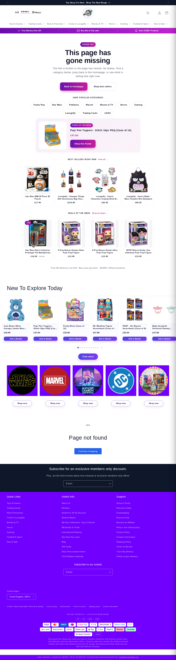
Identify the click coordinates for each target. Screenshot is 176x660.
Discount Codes (123, 508)
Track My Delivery (124, 551)
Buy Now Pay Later (71, 537)
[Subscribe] (110, 483)
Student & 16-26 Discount (74, 513)
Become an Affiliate (125, 522)
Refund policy (65, 606)
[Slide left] (75, 348)
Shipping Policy (123, 542)
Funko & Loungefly (16, 517)
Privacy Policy (123, 532)
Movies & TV (106, 105)
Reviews (66, 508)
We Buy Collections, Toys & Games (78, 522)
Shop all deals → (100, 213)
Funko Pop (39, 105)
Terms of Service (124, 547)
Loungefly (70, 113)
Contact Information (125, 537)
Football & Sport (14, 537)
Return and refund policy (128, 527)
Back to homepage (73, 86)
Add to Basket (16, 339)
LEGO (108, 113)
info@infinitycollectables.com (129, 657)
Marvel (89, 105)
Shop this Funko (82, 144)
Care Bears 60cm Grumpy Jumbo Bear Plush (14, 328)
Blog (64, 542)
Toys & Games (13, 503)
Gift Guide (66, 547)
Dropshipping (122, 513)
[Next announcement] (168, 2)
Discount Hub (122, 517)
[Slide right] (101, 348)
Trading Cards (90, 113)
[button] (27, 12)
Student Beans (69, 517)
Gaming (138, 105)
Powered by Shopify (36, 606)
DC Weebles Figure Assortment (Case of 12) (103, 328)
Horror (123, 105)
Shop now (22, 403)
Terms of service (79, 606)
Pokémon (74, 105)
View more (88, 356)
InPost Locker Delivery (127, 556)
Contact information (110, 606)
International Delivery (72, 532)
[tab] (78, 348)
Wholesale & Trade (71, 527)
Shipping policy (94, 606)
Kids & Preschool (15, 513)
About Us (66, 503)
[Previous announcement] (8, 2)
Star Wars (57, 105)
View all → (103, 159)
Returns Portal (123, 503)
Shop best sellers (103, 86)
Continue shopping (88, 451)
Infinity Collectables (20, 606)
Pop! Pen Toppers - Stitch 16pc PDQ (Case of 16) (45, 328)
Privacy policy (51, 606)
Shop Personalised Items (73, 551)
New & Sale (12, 542)
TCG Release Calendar (73, 556)
